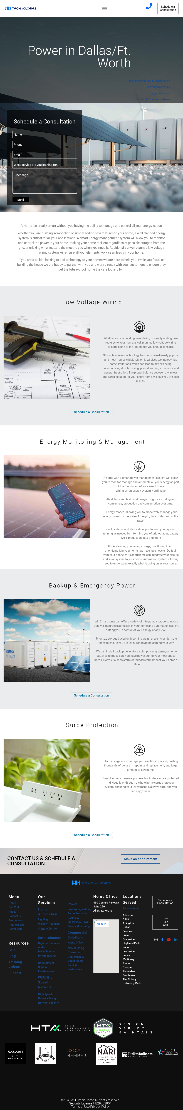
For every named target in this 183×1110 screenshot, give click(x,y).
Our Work (14, 907)
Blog (12, 956)
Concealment (46, 963)
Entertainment (49, 938)
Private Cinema (47, 956)
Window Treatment (49, 923)
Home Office (75, 942)
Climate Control (48, 928)
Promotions (16, 920)
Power (73, 904)
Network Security (48, 1002)
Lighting (43, 919)
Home (12, 903)
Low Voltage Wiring (79, 909)
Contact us (15, 916)
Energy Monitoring (79, 926)
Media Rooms (46, 951)
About (12, 911)
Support (15, 973)
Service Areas (131, 908)
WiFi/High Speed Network (46, 982)
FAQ (12, 950)
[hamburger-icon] (105, 8)
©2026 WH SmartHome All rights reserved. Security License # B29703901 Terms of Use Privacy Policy (90, 1103)
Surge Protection (78, 913)
